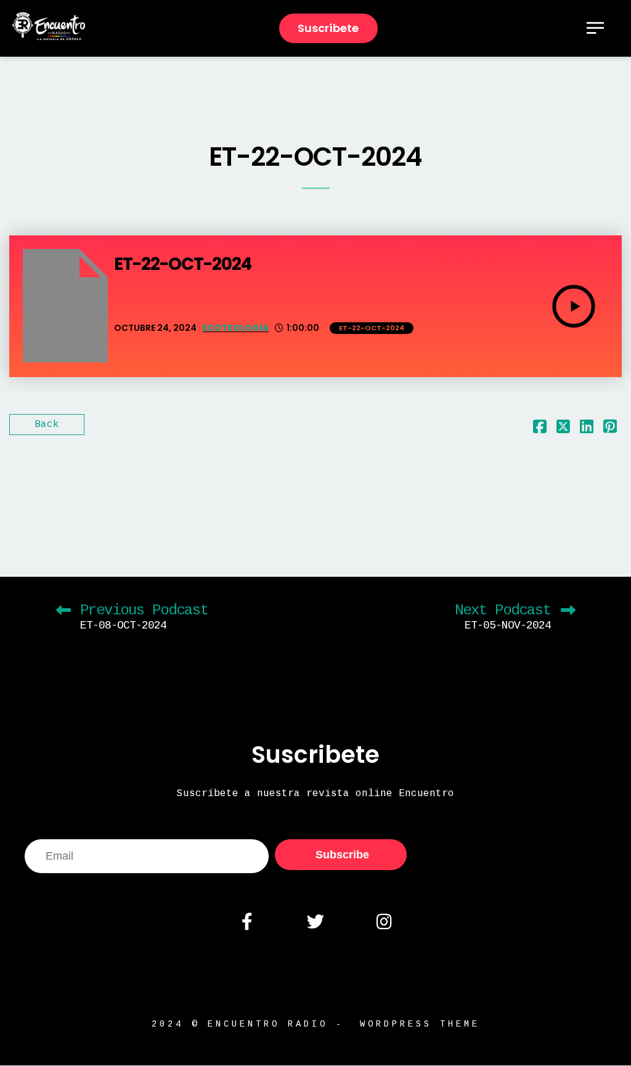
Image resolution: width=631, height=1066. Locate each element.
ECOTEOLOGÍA (236, 328)
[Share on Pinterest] (610, 429)
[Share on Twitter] (563, 429)
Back (47, 424)
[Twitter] (315, 922)
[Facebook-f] (246, 922)
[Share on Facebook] (540, 429)
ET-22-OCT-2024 (371, 328)
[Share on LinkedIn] (586, 429)
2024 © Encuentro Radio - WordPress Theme (316, 1024)
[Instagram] (384, 922)
